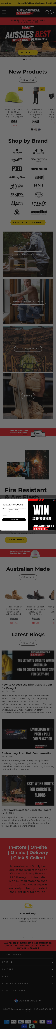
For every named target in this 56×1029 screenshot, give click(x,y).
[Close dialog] (54, 500)
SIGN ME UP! (14, 519)
